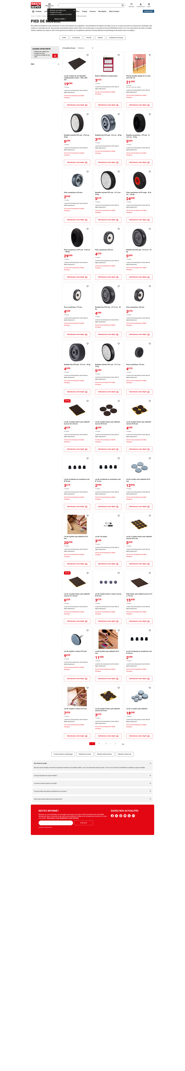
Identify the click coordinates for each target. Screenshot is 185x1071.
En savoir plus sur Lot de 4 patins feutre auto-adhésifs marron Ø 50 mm (108, 425)
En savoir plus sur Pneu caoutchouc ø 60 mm (77, 196)
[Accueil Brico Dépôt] (36, 5)
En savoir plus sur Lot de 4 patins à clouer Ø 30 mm (77, 655)
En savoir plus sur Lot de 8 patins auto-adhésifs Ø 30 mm (77, 540)
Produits (38, 16)
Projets (84, 11)
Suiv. (123, 744)
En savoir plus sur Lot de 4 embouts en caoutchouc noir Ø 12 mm (108, 483)
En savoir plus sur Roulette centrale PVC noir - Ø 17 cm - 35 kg (108, 368)
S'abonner (83, 823)
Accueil (33, 16)
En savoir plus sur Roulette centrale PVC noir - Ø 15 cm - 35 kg (108, 196)
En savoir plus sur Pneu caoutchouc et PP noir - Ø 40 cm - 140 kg (77, 253)
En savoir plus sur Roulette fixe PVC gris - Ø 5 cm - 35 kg (77, 368)
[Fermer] (74, 10)
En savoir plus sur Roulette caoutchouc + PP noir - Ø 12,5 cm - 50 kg (139, 139)
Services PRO (148, 11)
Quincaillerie (45, 16)
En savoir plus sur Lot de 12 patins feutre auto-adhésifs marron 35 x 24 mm (77, 425)
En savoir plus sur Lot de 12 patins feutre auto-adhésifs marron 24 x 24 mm (77, 597)
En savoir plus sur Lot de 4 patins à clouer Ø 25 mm (77, 712)
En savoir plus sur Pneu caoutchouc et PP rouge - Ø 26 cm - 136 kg (139, 196)
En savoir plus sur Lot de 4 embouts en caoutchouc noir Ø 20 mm (77, 483)
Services (93, 11)
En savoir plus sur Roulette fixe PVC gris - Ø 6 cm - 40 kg (108, 139)
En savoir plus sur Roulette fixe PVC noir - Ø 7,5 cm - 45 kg (108, 311)
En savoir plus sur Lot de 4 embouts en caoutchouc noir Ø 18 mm (139, 655)
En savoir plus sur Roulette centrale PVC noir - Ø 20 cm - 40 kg (77, 139)
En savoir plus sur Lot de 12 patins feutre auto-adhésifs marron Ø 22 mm (139, 540)
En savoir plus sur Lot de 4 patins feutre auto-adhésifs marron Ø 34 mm (139, 425)
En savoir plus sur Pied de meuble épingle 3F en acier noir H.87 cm (139, 80)
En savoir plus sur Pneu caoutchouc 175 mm (77, 311)
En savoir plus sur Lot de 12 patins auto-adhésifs (139, 712)
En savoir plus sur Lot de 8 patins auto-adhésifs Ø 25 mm (108, 655)
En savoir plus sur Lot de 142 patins (108, 540)
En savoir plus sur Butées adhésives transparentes (108, 80)
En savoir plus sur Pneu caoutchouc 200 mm (108, 253)
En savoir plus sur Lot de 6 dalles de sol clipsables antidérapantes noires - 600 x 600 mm (77, 80)
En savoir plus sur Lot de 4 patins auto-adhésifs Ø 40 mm (139, 483)
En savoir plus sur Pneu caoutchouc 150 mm (139, 311)
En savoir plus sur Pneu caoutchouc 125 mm (139, 368)
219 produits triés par (68, 48)
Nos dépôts (102, 11)
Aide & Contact (114, 11)
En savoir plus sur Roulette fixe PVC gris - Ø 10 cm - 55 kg (139, 253)
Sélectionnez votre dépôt (75, 105)
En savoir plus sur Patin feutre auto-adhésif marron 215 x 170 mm (139, 597)
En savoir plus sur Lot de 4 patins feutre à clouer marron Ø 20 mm (108, 597)
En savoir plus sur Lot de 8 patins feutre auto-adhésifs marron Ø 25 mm (108, 712)
